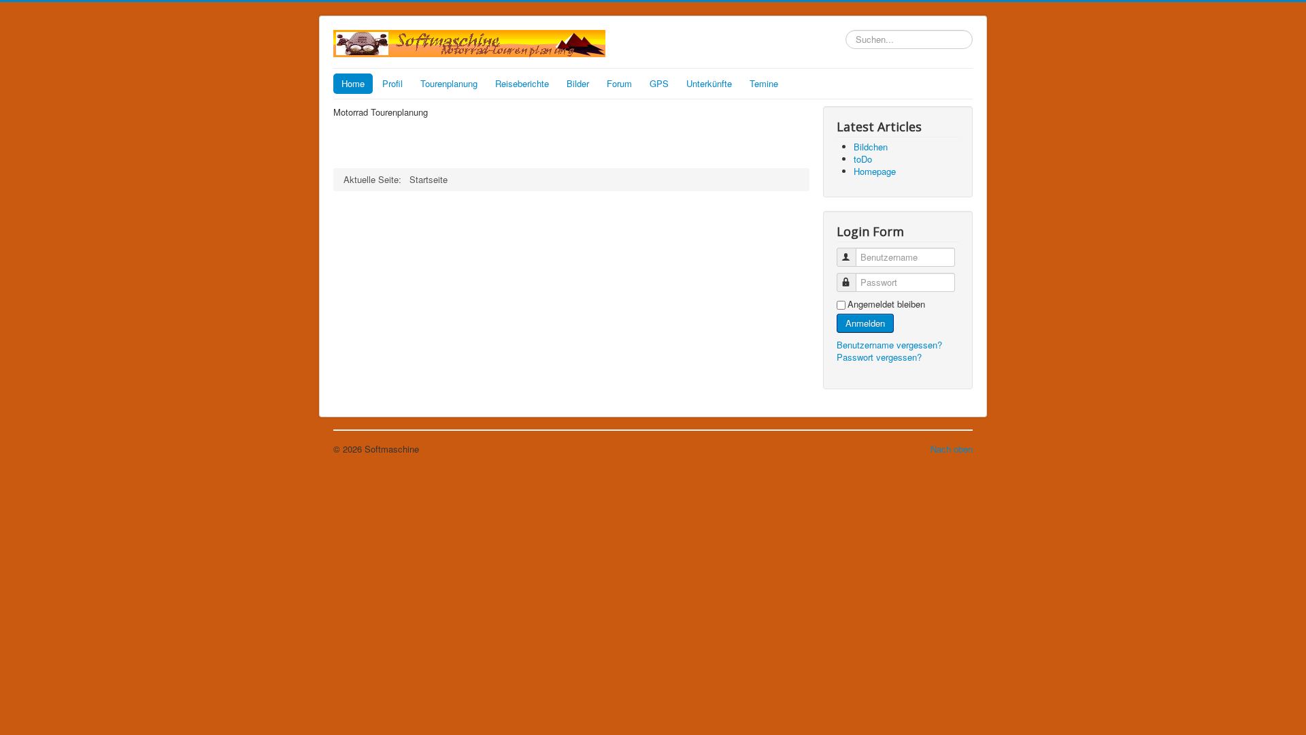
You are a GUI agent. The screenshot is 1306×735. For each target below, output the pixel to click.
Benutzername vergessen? (889, 344)
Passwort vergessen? (879, 356)
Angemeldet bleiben (886, 304)
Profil (392, 83)
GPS (659, 83)
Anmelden (865, 322)
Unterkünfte (709, 83)
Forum (619, 83)
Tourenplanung (449, 83)
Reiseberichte (522, 83)
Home (353, 83)
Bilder (578, 83)
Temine (764, 83)
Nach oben (952, 448)
